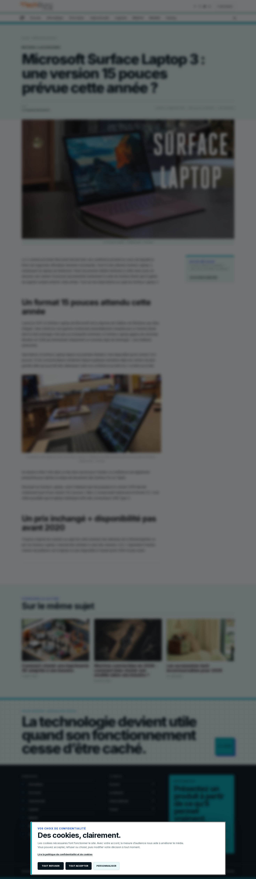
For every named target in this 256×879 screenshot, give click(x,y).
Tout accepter (78, 866)
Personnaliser (106, 866)
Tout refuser (51, 866)
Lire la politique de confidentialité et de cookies (65, 854)
